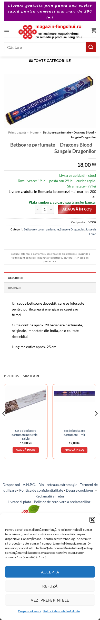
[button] (92, 519)
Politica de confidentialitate (41, 490)
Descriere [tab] (15, 277)
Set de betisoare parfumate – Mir (74, 432)
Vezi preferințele (50, 600)
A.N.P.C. (29, 484)
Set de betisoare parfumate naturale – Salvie (26, 434)
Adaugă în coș (77, 209)
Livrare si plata (19, 502)
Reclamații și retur (50, 496)
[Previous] (4, 423)
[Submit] (91, 47)
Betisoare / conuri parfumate (41, 229)
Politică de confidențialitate (61, 611)
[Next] (96, 423)
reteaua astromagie (62, 484)
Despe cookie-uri (29, 611)
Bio (41, 484)
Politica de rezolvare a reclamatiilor (62, 502)
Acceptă (50, 572)
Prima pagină (17, 132)
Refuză (50, 586)
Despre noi (11, 484)
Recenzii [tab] (14, 287)
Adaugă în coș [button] (26, 449)
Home (34, 132)
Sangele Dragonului (72, 229)
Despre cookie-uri (80, 490)
